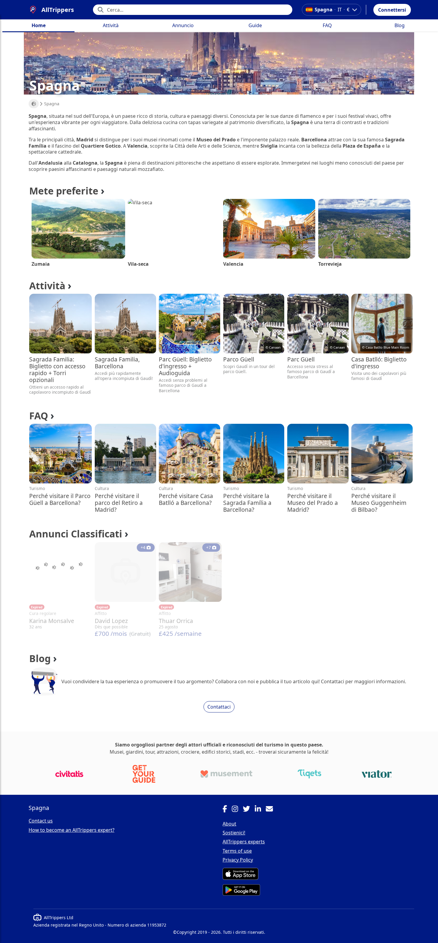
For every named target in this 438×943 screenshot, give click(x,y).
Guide (255, 25)
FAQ (327, 25)
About (229, 823)
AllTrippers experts (244, 841)
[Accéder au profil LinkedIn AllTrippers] (260, 809)
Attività (111, 25)
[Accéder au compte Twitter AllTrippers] (249, 809)
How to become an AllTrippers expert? (71, 830)
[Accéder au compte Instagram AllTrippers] (237, 809)
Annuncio (183, 25)
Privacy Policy (238, 860)
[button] (392, 10)
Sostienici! (234, 832)
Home (39, 25)
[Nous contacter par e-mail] (272, 809)
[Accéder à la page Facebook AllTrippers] (227, 809)
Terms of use (237, 851)
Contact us (41, 820)
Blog (399, 25)
